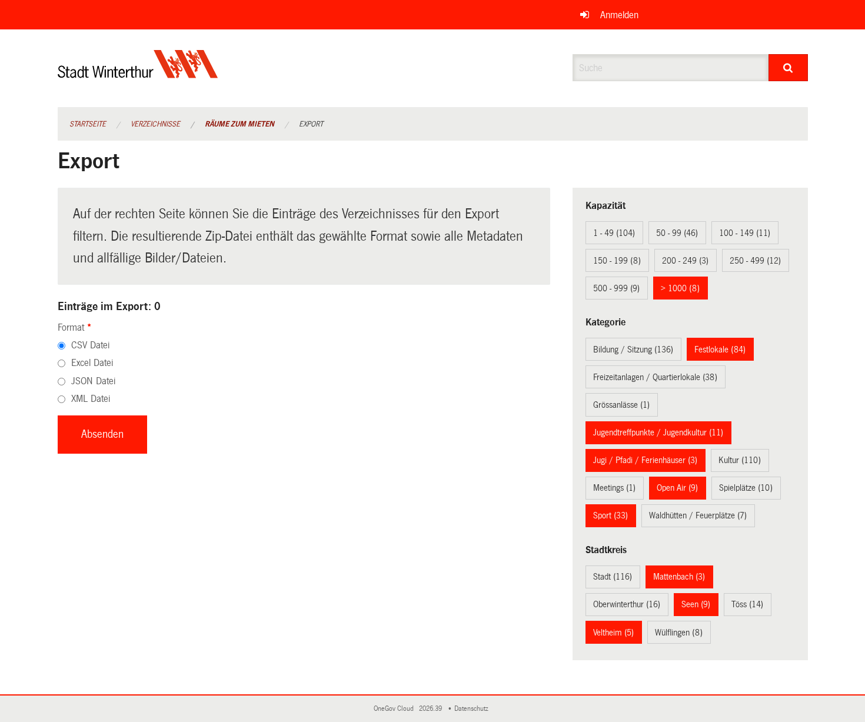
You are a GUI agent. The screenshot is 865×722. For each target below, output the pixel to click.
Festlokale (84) (720, 349)
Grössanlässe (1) (621, 405)
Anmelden (619, 15)
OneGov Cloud (395, 709)
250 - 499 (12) (755, 260)
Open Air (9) (677, 488)
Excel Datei (92, 363)
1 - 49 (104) (614, 233)
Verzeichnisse (155, 124)
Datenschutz (473, 709)
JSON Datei (93, 381)
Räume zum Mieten (239, 124)
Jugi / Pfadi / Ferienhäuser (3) (645, 460)
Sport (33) (610, 515)
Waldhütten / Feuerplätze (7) (698, 515)
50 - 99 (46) (677, 233)
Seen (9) (695, 604)
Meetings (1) (614, 488)
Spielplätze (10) (746, 488)
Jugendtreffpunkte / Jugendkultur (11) (658, 432)
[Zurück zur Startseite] (138, 73)
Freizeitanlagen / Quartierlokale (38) (655, 377)
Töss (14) (747, 604)
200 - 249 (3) (685, 260)
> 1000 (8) (680, 288)
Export (311, 124)
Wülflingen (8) (679, 632)
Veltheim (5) (613, 632)
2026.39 (431, 709)
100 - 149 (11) (744, 233)
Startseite (87, 124)
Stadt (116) (612, 576)
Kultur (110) (739, 460)
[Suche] (788, 67)
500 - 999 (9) (616, 288)
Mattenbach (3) (679, 576)
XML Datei (90, 399)
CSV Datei (90, 345)
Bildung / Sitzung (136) (633, 349)
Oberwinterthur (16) (626, 604)
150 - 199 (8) (617, 260)
